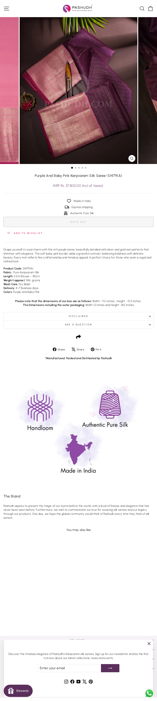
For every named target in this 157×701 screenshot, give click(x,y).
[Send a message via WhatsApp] (149, 693)
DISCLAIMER (78, 316)
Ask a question (78, 324)
